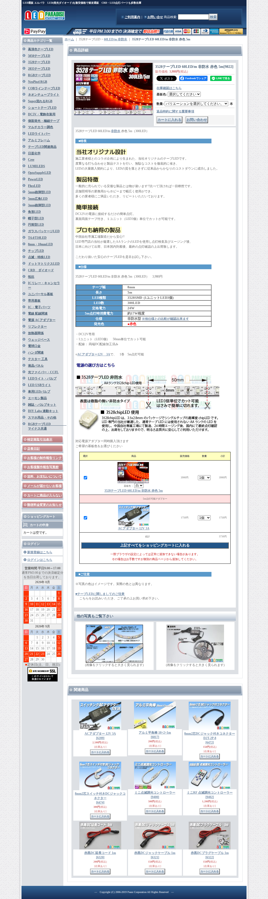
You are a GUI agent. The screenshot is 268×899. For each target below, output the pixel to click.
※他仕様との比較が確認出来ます (165, 319)
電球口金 (34, 346)
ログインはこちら (39, 560)
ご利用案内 (132, 17)
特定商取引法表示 (39, 439)
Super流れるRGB (40, 101)
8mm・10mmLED (40, 244)
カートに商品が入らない (44, 495)
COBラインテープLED (44, 88)
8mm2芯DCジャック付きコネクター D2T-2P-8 (209, 738)
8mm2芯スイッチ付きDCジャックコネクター (100, 798)
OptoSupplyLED (39, 173)
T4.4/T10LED (37, 238)
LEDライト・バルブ (42, 378)
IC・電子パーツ (39, 307)
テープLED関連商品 (42, 147)
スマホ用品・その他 (42, 417)
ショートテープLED (42, 108)
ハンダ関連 (36, 352)
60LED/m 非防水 (115, 39)
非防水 (115, 131)
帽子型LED (36, 218)
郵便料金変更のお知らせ (44, 505)
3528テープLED (39, 62)
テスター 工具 (38, 359)
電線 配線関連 (38, 313)
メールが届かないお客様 (44, 486)
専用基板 (34, 300)
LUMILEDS (36, 166)
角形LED (34, 212)
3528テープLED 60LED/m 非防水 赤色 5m (133, 490)
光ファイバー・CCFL (43, 372)
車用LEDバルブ (39, 391)
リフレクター (37, 326)
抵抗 (31, 277)
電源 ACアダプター (41, 320)
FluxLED (34, 186)
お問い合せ (155, 17)
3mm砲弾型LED (39, 205)
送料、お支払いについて (44, 476)
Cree (31, 159)
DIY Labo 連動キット (43, 411)
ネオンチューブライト (43, 94)
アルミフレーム (39, 140)
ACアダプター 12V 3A (133, 528)
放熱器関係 (36, 333)
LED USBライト (39, 385)
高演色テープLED (40, 49)
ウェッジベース (39, 340)
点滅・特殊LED (39, 257)
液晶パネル (36, 365)
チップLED (36, 251)
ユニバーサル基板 (40, 294)
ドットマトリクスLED (44, 264)
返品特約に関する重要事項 (175, 111)
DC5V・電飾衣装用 (41, 114)
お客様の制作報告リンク (44, 458)
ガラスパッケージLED (44, 231)
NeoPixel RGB (37, 82)
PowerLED (35, 179)
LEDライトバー (39, 134)
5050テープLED (39, 56)
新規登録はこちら (39, 552)
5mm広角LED (38, 199)
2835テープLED (39, 69)
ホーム (69, 39)
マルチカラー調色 (40, 127)
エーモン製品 (37, 398)
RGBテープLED (39, 75)
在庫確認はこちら (169, 88)
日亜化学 (34, 153)
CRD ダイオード (41, 270)
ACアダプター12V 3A (93, 354)
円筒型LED (36, 224)
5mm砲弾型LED (39, 192)
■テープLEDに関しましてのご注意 (100, 594)
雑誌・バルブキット (42, 405)
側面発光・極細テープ (43, 121)
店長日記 (33, 449)
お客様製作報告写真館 (43, 467)
